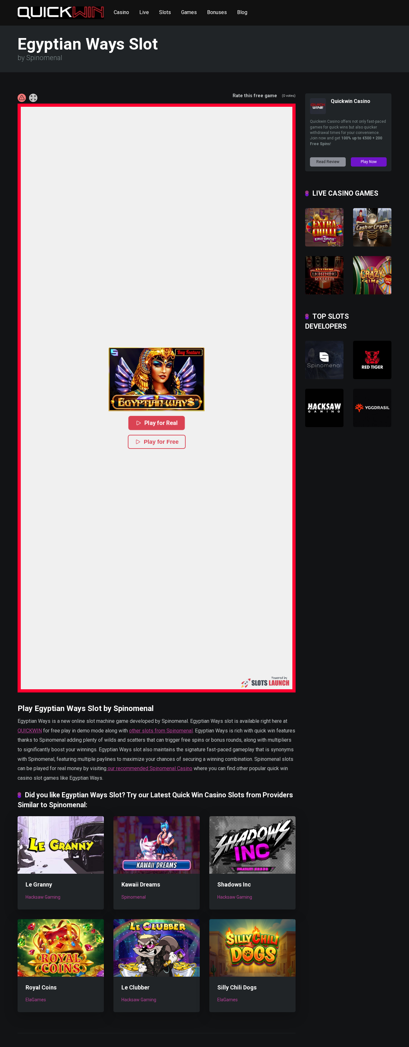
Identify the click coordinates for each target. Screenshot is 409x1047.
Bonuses (217, 12)
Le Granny (39, 884)
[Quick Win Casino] (61, 10)
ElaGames (36, 999)
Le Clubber (135, 987)
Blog (242, 12)
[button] (156, 379)
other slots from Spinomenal (161, 731)
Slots (165, 12)
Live (144, 12)
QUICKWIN (30, 731)
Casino (121, 12)
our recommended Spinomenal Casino (149, 768)
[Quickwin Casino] (318, 112)
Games (189, 12)
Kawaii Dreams (140, 884)
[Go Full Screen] (33, 98)
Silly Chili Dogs (237, 987)
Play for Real (161, 422)
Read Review (327, 162)
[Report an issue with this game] (22, 98)
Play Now (369, 162)
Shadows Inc (234, 884)
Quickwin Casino (350, 101)
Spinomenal (133, 897)
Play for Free (161, 442)
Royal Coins (41, 987)
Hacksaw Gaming (43, 897)
